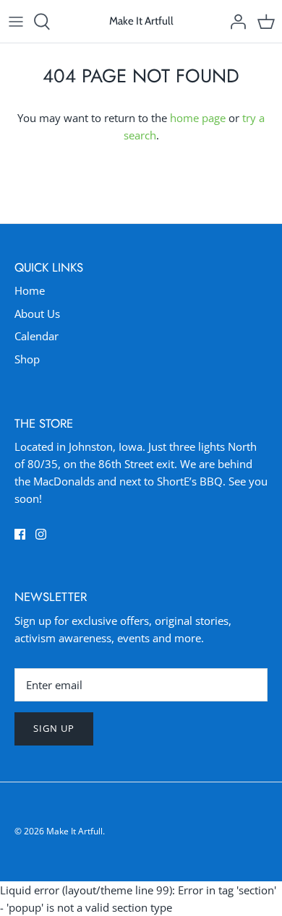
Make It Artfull (74, 831)
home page (198, 118)
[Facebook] (19, 534)
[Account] (234, 22)
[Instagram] (40, 534)
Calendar (36, 336)
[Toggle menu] (16, 22)
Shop (27, 359)
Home (29, 290)
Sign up (53, 728)
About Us (37, 313)
